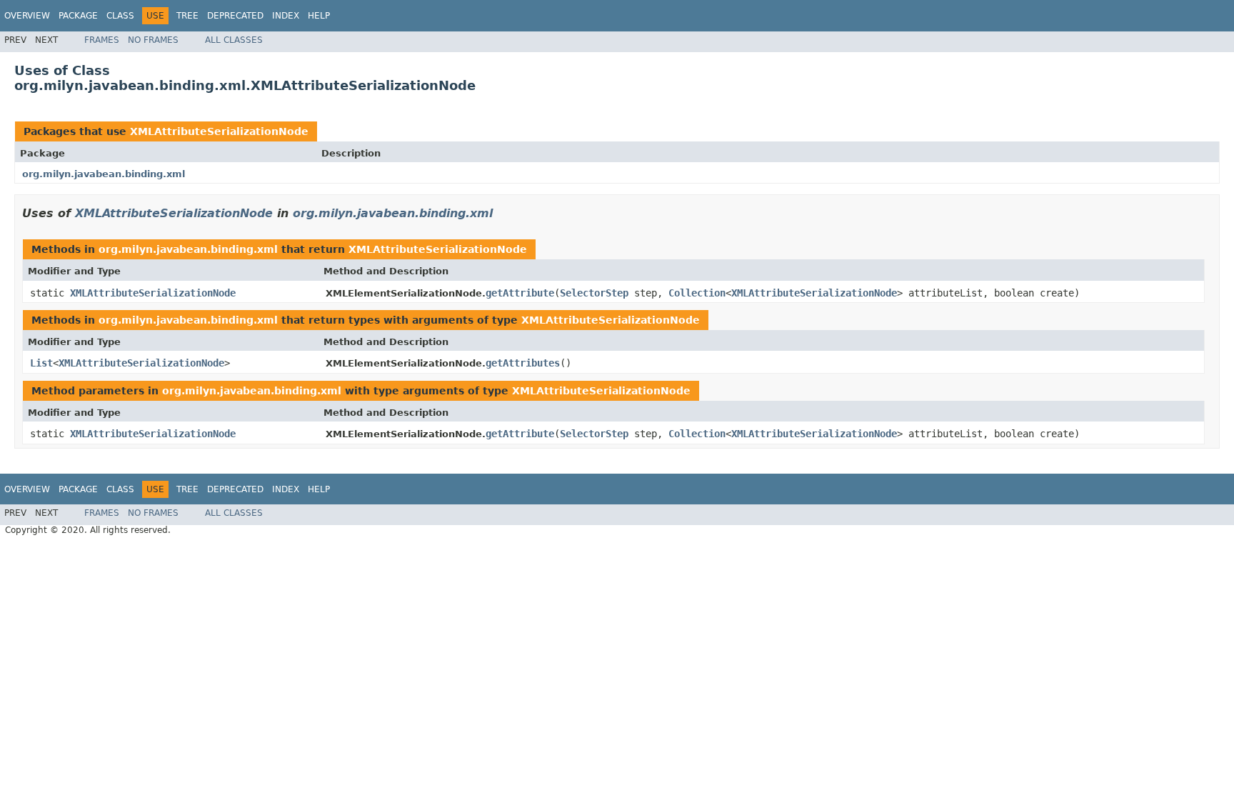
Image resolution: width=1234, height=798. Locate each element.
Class (120, 16)
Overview (27, 16)
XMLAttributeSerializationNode (219, 131)
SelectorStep (594, 293)
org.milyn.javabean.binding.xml (103, 174)
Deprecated (235, 16)
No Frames (153, 40)
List (41, 363)
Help (319, 16)
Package (78, 16)
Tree (187, 16)
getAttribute (520, 293)
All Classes (234, 40)
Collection (697, 293)
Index (285, 16)
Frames (101, 40)
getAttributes (523, 363)
